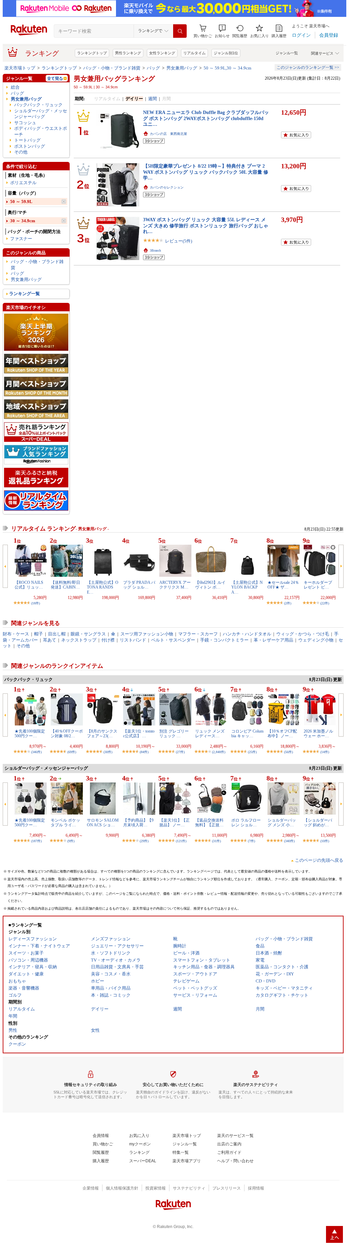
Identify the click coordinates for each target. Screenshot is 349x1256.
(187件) (36, 841)
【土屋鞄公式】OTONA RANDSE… (102, 587)
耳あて (49, 640)
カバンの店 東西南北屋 (168, 134)
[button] (222, 31)
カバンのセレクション (167, 187)
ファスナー (21, 238)
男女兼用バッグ (181, 67)
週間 (152, 98)
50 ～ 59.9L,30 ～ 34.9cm (227, 67)
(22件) (324, 603)
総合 (15, 87)
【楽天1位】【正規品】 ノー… (174, 822)
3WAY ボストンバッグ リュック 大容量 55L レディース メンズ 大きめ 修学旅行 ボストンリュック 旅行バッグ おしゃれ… (205, 225)
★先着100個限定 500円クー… (30, 733)
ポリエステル (23, 182)
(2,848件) (218, 752)
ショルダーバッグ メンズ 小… (281, 822)
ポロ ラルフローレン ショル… (246, 822)
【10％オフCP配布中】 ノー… (282, 733)
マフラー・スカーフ (198, 633)
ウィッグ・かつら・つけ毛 (302, 633)
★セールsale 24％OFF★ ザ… (283, 585)
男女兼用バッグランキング (114, 78)
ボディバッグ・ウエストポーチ (40, 131)
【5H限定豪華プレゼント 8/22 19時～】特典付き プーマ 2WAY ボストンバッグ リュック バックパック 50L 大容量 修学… (205, 171)
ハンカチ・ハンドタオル (247, 633)
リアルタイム (194, 53)
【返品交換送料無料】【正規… (209, 822)
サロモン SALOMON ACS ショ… (103, 822)
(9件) (70, 841)
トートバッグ (27, 140)
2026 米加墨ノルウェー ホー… (318, 733)
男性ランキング (128, 53)
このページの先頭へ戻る (319, 860)
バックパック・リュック (38, 104)
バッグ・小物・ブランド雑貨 (111, 67)
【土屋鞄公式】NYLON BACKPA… (247, 587)
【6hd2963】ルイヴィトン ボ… (210, 585)
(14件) (324, 752)
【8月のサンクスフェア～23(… (102, 733)
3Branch (155, 250)
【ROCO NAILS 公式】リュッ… (29, 585)
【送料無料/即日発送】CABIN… (65, 585)
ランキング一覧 (24, 293)
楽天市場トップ (19, 67)
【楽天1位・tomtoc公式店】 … (139, 733)
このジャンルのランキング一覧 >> (308, 67)
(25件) (252, 752)
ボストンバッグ (29, 146)
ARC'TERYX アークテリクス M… (175, 585)
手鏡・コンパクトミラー (224, 640)
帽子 (38, 633)
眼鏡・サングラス (88, 633)
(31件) (216, 841)
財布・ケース (16, 633)
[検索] (180, 31)
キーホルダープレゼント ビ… (318, 585)
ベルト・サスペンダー (173, 640)
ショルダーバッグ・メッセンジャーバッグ (40, 113)
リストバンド (133, 640)
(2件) (287, 603)
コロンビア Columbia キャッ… (247, 733)
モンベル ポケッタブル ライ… (65, 822)
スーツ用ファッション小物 (146, 633)
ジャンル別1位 (226, 53)
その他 (20, 151)
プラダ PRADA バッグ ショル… (139, 585)
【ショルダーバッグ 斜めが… (318, 822)
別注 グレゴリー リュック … (174, 733)
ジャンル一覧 (287, 53)
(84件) (144, 752)
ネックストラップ (78, 640)
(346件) (36, 752)
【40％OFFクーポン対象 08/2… (67, 733)
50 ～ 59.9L (21, 201)
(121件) (181, 841)
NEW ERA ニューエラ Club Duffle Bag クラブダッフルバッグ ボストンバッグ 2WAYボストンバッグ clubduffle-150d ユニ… (206, 118)
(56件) (288, 752)
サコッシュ (25, 122)
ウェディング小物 (315, 640)
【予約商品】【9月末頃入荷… (138, 822)
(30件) (107, 752)
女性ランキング (162, 53)
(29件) (144, 841)
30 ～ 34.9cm (22, 220)
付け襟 (108, 640)
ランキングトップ (92, 53)
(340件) (289, 841)
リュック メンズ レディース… (210, 733)
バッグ (153, 67)
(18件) (35, 603)
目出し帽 (57, 633)
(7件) (251, 841)
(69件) (71, 752)
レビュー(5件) (178, 241)
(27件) (180, 752)
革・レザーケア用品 (273, 640)
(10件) (324, 841)
